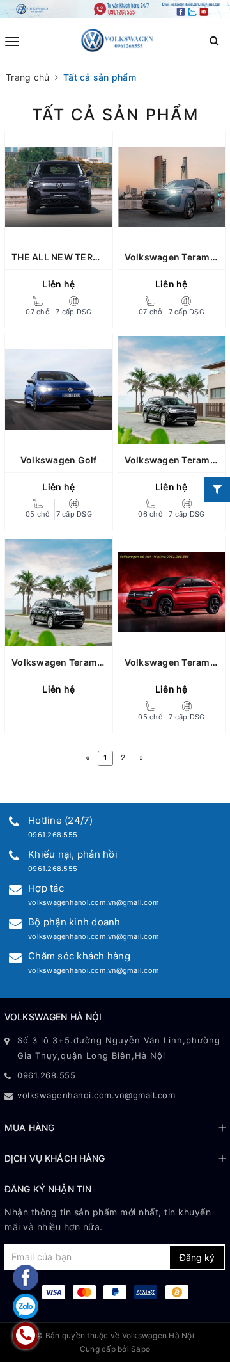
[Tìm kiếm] (214, 40)
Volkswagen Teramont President (85, 662)
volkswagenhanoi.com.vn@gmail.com (93, 902)
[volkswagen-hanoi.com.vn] (117, 40)
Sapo (140, 1349)
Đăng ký (197, 1257)
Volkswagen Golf (58, 459)
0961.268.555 (52, 834)
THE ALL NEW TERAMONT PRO (80, 257)
